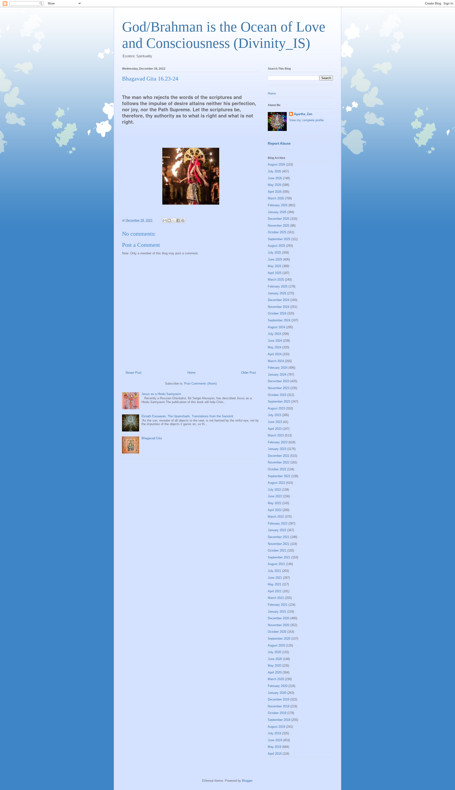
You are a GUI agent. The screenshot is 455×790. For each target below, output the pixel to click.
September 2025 (279, 239)
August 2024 (276, 327)
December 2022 (278, 456)
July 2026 (274, 171)
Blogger (247, 780)
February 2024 (277, 367)
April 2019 (275, 753)
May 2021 (274, 584)
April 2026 (275, 191)
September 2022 (279, 476)
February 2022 (277, 523)
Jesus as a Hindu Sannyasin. (161, 394)
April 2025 (275, 273)
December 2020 (278, 618)
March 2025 (276, 279)
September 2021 (279, 557)
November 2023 (278, 388)
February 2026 (277, 205)
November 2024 (278, 307)
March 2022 (276, 516)
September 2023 (279, 401)
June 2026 (275, 178)
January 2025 (277, 293)
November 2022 (278, 462)
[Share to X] (173, 220)
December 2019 (278, 699)
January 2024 (277, 374)
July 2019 (274, 733)
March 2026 (276, 198)
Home (191, 372)
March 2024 (276, 361)
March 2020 (276, 679)
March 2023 (276, 435)
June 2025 (275, 259)
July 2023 (274, 415)
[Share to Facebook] (178, 220)
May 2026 (274, 185)
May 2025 (274, 266)
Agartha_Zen (303, 114)
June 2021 (275, 577)
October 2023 (277, 395)
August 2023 (276, 408)
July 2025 (274, 252)
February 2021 (277, 604)
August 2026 (276, 164)
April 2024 (275, 354)
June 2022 (275, 496)
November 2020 (278, 625)
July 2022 (274, 489)
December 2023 (278, 381)
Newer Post (133, 372)
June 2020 (275, 659)
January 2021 (277, 611)
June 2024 (275, 340)
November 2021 (278, 544)
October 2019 (277, 713)
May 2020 (274, 665)
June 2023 (275, 422)
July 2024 (274, 334)
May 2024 (274, 347)
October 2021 (277, 550)
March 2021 (276, 598)
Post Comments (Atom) (200, 383)
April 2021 (275, 591)
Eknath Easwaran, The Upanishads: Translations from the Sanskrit (187, 416)
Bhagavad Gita (151, 438)
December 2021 (278, 537)
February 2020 (277, 686)
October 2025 (277, 232)
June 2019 (275, 740)
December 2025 (278, 218)
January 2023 (277, 449)
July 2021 (274, 571)
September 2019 (279, 720)
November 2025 (278, 225)
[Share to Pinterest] (182, 220)
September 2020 (279, 638)
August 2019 (276, 726)
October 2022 (277, 469)
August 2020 (276, 645)
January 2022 (277, 530)
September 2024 (279, 320)
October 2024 (277, 313)
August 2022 (276, 483)
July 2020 (274, 652)
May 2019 (274, 747)
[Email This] (164, 220)
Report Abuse (279, 143)
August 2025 (276, 245)
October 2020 (277, 631)
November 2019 (278, 706)
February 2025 (277, 286)
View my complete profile (306, 120)
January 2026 (277, 212)
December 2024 (278, 300)
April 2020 (275, 672)
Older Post (248, 372)
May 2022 (274, 503)
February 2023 (277, 442)
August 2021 (276, 564)
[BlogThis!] (169, 220)
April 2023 (275, 429)
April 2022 (275, 510)
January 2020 (277, 693)
